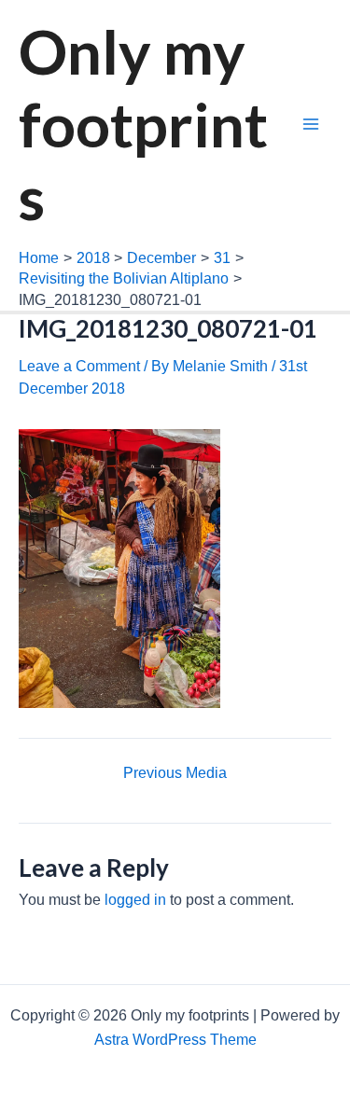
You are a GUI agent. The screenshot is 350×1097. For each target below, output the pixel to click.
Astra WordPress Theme (175, 1040)
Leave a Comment (79, 366)
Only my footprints (143, 124)
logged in (135, 900)
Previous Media (175, 773)
